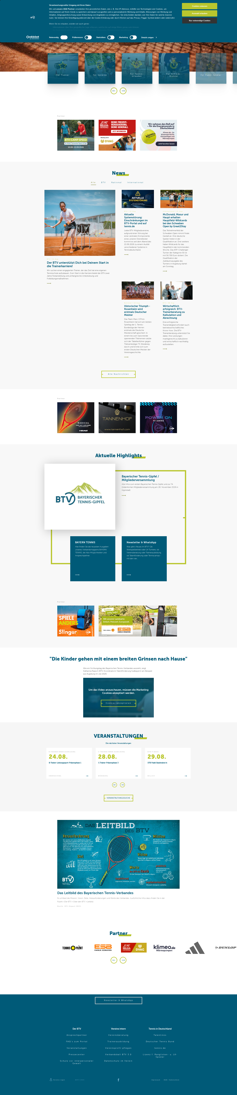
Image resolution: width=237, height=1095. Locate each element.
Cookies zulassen (199, 6)
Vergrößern (174, 824)
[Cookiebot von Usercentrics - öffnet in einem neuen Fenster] (33, 37)
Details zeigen (147, 37)
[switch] (88, 37)
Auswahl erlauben (199, 13)
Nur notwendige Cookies (199, 21)
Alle (93, 182)
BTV (103, 182)
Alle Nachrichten (118, 374)
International (135, 182)
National (116, 182)
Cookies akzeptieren (118, 703)
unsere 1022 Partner (65, 9)
